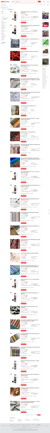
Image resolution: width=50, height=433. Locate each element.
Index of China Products (29, 427)
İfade (14, 424)
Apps (44, 4)
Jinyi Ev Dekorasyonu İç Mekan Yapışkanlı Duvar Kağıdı (29, 253)
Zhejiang (3, 34)
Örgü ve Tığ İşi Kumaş (28, 420)
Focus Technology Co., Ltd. (25, 428)
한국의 (32, 425)
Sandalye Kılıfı (15, 3)
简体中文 (8, 425)
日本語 (13, 425)
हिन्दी (39, 425)
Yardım (41, 4)
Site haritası (33, 424)
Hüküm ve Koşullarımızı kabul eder (30, 430)
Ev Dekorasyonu (44, 79)
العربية (34, 425)
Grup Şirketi (3, 26)
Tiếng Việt (47, 425)
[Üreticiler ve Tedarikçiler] (5, 1)
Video (11, 11)
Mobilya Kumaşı (44, 78)
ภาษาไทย (42, 425)
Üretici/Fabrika (4, 22)
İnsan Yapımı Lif (20, 421)
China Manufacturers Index (23, 427)
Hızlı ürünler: (12, 3)
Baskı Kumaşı (44, 85)
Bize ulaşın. (3, 43)
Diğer (2, 24)
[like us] (38, 424)
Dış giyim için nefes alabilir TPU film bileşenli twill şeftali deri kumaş (45, 47)
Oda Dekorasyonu (44, 80)
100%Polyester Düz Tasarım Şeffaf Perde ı (28, 105)
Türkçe (44, 425)
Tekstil (2, 12)
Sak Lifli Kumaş (12, 420)
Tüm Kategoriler (4, 4)
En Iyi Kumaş (26, 3)
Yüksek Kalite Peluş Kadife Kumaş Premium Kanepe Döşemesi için (45, 66)
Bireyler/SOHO (3, 25)
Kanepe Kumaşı (30, 3)
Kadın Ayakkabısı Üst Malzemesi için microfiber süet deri (45, 29)
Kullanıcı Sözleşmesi (18, 424)
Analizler (36, 424)
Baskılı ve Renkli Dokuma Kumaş (36, 420)
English (5, 425)
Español (18, 425)
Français (16, 425)
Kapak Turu (43, 86)
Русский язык (29, 425)
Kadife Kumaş (34, 3)
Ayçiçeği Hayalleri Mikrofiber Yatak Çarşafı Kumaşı (45, 38)
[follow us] (39, 424)
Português (23, 425)
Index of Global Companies (36, 427)
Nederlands (37, 425)
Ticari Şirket (3, 23)
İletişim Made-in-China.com (28, 424)
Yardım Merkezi (11, 424)
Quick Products (18, 427)
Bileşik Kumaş (11, 421)
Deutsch (21, 425)
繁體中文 (11, 425)
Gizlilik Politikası (22, 424)
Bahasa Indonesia (25, 426)
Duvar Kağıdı (19, 3)
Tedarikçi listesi (10, 9)
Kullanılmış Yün (44, 84)
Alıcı (37, 4)
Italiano (26, 425)
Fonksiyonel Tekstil (20, 420)
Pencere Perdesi (23, 3)
